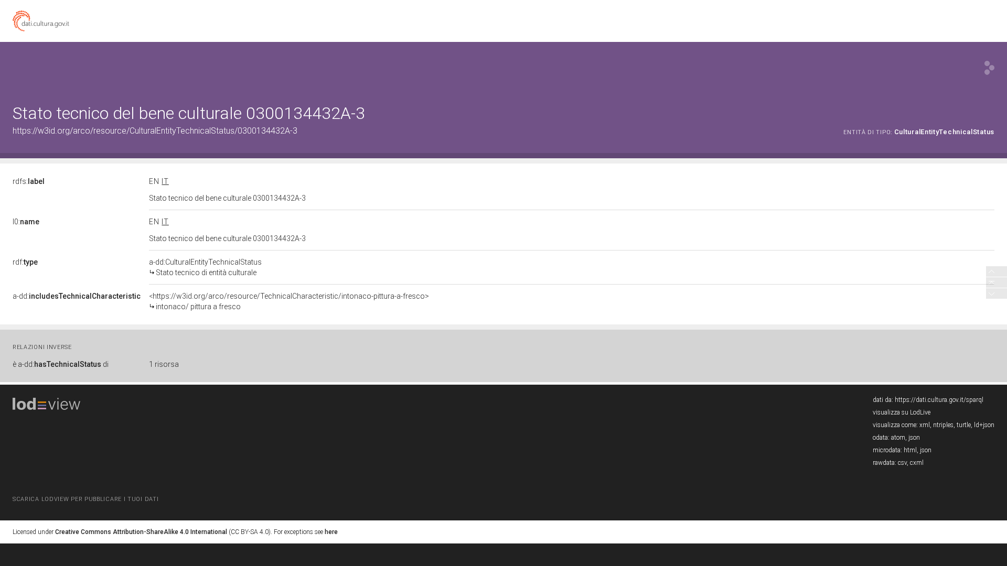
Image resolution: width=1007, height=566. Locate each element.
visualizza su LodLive (901, 412)
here (331, 532)
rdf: (25, 262)
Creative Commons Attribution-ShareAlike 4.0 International (141, 532)
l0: (26, 221)
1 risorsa (164, 364)
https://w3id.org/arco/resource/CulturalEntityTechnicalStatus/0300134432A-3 (155, 131)
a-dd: (77, 296)
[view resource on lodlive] (989, 68)
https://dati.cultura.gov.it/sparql (939, 400)
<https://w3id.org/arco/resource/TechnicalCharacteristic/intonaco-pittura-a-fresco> (289, 301)
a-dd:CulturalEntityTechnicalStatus (205, 267)
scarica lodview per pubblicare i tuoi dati (85, 499)
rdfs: (29, 181)
